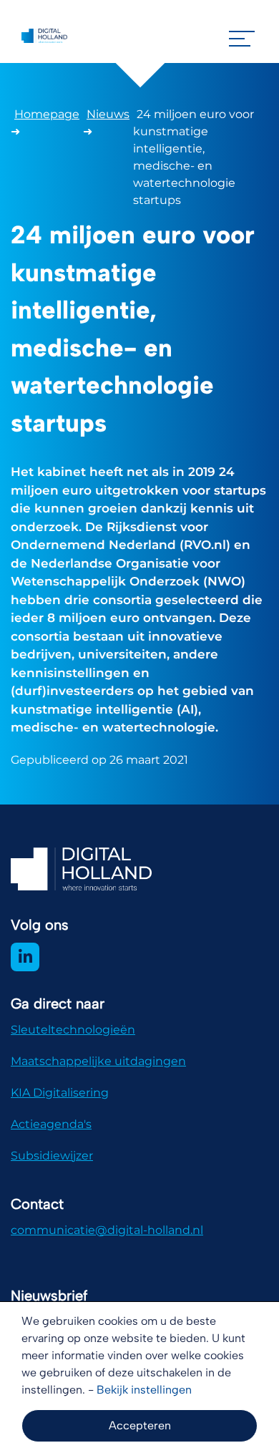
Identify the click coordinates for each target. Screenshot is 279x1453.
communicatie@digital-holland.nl (107, 1230)
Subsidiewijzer (52, 1155)
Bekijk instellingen (144, 1389)
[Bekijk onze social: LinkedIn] (25, 957)
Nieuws (108, 114)
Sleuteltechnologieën (73, 1029)
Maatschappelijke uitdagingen (98, 1061)
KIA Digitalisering (60, 1092)
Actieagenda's (51, 1124)
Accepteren (140, 1425)
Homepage (46, 114)
